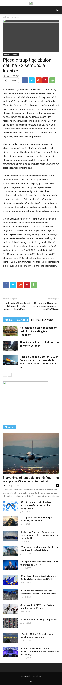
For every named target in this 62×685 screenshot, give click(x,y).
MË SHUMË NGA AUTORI (42, 320)
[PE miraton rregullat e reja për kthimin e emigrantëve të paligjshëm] (10, 551)
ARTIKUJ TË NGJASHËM (16, 320)
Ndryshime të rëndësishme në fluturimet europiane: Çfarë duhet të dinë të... (31, 479)
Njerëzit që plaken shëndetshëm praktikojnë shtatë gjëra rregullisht (38, 331)
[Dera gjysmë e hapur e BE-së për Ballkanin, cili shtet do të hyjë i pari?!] (10, 521)
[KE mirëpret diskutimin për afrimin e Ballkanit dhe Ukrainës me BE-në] (10, 580)
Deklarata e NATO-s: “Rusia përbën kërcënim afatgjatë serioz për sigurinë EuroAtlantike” (39, 535)
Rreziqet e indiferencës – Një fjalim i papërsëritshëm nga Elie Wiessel (46, 306)
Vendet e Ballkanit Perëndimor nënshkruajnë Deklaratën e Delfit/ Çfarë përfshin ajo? (39, 651)
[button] (58, 10)
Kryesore (7, 55)
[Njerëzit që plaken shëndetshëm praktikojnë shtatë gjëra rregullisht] (10, 331)
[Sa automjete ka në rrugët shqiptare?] (10, 623)
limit (5, 485)
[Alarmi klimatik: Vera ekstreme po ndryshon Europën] (10, 346)
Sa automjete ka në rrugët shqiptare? (38, 619)
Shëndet (15, 55)
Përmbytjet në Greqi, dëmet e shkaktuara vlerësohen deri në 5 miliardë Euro (16, 306)
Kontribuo (37, 676)
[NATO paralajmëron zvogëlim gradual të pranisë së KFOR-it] (10, 565)
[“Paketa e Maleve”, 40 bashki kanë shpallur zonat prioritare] (10, 638)
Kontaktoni (25, 676)
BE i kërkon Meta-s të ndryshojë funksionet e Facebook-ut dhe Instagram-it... (35, 505)
